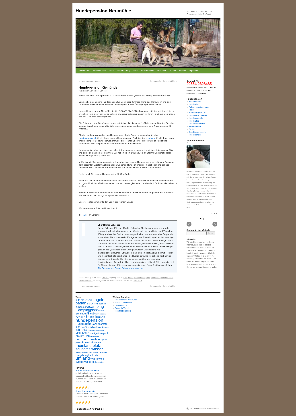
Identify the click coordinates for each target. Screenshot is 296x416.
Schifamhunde (147, 70)
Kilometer (102, 323)
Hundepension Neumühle (103, 10)
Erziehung (150, 138)
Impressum (194, 70)
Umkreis (93, 355)
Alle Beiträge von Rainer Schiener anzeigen (120, 268)
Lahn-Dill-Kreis (86, 327)
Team (111, 70)
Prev (189, 224)
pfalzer (79, 343)
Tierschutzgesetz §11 (198, 113)
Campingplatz (87, 310)
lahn (78, 327)
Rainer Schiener (100, 90)
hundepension (89, 320)
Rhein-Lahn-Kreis (91, 342)
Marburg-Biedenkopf (96, 330)
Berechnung (94, 303)
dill (99, 311)
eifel (102, 310)
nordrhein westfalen (89, 339)
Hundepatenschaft (88, 138)
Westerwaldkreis (85, 280)
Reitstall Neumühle (123, 311)
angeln (98, 300)
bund (103, 303)
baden (81, 303)
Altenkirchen (84, 300)
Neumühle (155, 277)
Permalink (138, 280)
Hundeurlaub (139, 277)
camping (96, 306)
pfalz (104, 339)
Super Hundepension (86, 391)
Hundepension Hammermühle (163, 81)
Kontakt (182, 70)
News (135, 70)
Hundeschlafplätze (197, 124)
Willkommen (84, 70)
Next (214, 224)
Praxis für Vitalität (122, 308)
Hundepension (99, 70)
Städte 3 (105, 277)
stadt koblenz (98, 352)
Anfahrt (172, 70)
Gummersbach (100, 314)
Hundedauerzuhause (198, 115)
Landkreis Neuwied (100, 327)
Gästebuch (193, 129)
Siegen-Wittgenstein (84, 352)
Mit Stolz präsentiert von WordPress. (205, 409)
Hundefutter (194, 121)
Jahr (94, 323)
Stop (203, 219)
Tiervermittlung (123, 70)
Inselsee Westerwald (123, 303)
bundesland (82, 307)
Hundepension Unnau (89, 81)
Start (201, 219)
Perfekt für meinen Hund (87, 370)
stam (105, 352)
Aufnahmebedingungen (199, 107)
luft (78, 330)
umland (83, 358)
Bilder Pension (195, 126)
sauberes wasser (89, 349)
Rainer (85, 215)
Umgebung (82, 355)
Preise (191, 110)
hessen (80, 317)
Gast (125, 277)
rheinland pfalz (166, 277)
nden (148, 277)
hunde (100, 317)
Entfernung (81, 313)
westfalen (99, 362)
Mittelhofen (82, 333)
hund (130, 277)
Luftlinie (84, 330)
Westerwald (97, 358)
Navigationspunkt (99, 333)
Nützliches (161, 70)
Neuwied (95, 337)
